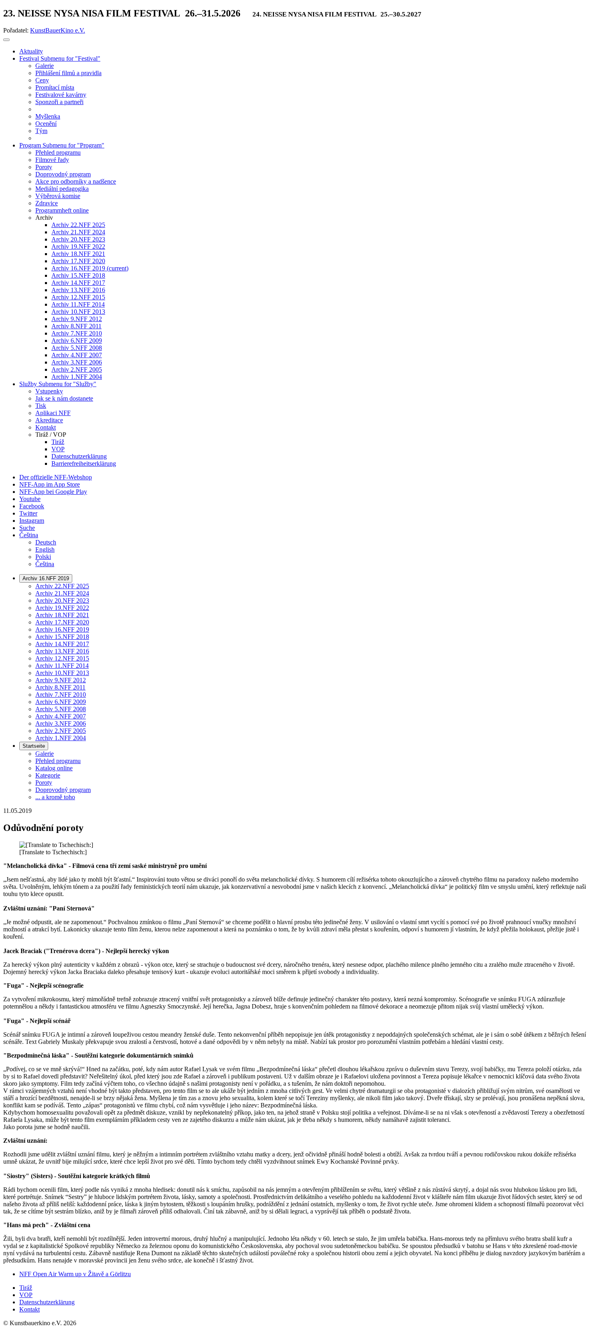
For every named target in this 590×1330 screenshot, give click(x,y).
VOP (26, 1294)
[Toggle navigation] (6, 40)
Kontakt (29, 1309)
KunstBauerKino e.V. (57, 30)
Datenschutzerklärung (47, 1302)
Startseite (33, 746)
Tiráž (25, 1287)
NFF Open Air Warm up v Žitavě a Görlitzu (75, 1274)
